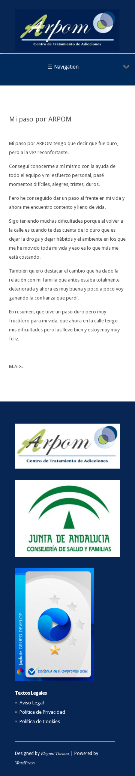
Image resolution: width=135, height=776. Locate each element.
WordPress (25, 763)
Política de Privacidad (42, 712)
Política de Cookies (40, 721)
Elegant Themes (55, 753)
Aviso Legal (32, 703)
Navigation (66, 67)
